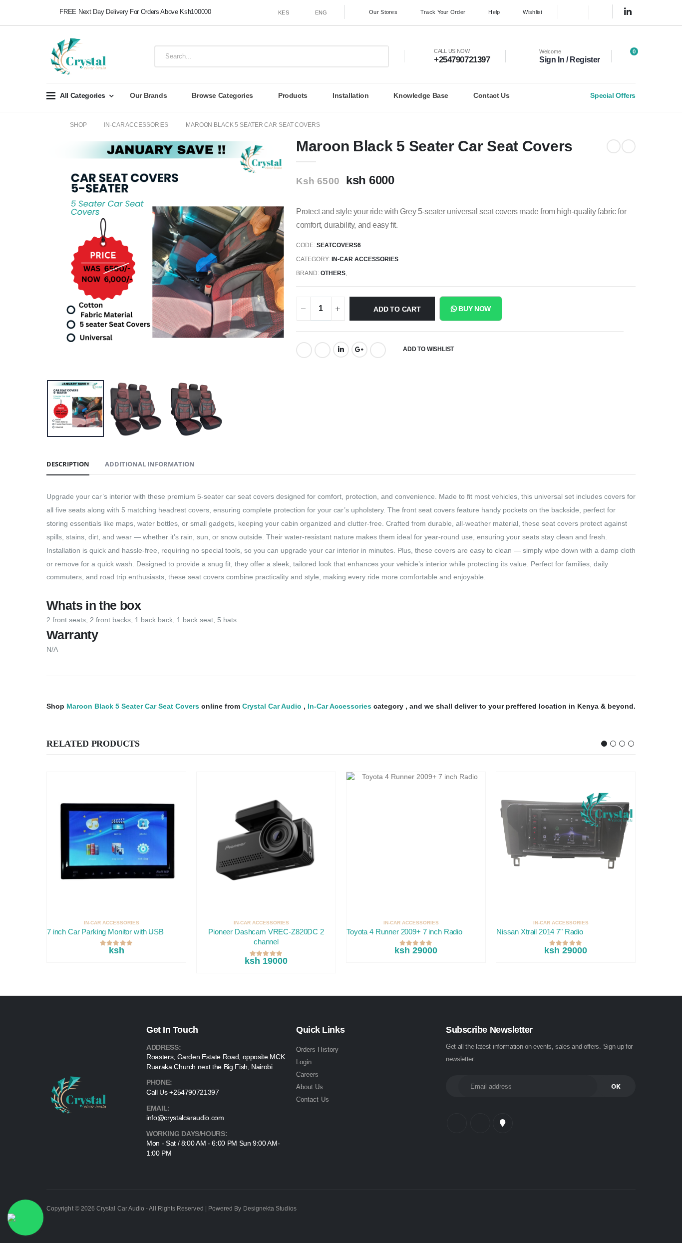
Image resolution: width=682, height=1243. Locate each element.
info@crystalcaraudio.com (185, 1118)
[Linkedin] (341, 350)
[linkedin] (628, 11)
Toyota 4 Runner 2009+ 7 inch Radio (404, 931)
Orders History (317, 1049)
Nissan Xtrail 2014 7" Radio (539, 931)
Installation (350, 95)
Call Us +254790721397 (182, 1092)
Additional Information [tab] (150, 463)
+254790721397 (462, 59)
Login (304, 1062)
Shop (78, 124)
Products (293, 95)
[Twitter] (323, 350)
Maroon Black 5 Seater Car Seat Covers (253, 124)
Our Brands (148, 95)
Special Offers (613, 95)
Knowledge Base (420, 95)
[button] (627, 56)
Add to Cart (397, 309)
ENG (321, 12)
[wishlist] (181, 922)
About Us (310, 1087)
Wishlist (532, 12)
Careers (307, 1074)
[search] (373, 56)
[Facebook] (304, 350)
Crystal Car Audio (272, 706)
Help (494, 12)
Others (333, 273)
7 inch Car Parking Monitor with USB (105, 931)
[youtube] (503, 1123)
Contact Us (491, 95)
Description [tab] (67, 463)
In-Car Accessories (136, 124)
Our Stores (383, 12)
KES (283, 12)
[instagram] (604, 12)
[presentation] (64, 254)
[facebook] (573, 12)
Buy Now (474, 309)
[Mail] (378, 350)
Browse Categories (222, 95)
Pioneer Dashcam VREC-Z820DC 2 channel (266, 936)
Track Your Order (442, 12)
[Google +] (359, 350)
